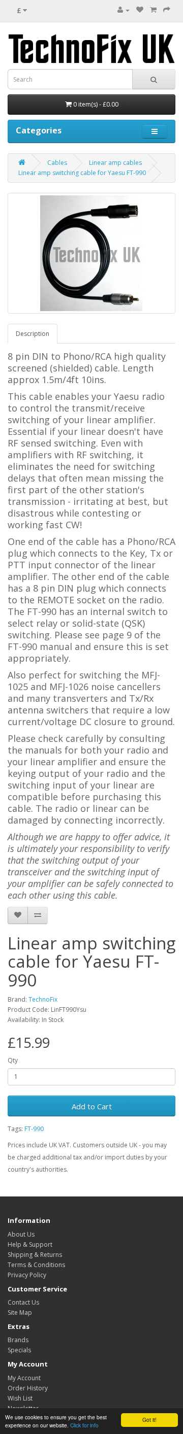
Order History (28, 1388)
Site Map (20, 1312)
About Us (21, 1234)
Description (32, 333)
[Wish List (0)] (139, 10)
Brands (18, 1340)
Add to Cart (92, 1106)
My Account (24, 1378)
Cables (57, 162)
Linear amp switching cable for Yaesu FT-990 (82, 172)
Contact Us (23, 1302)
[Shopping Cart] (153, 10)
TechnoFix (42, 999)
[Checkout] (166, 10)
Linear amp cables (115, 162)
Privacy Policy (27, 1275)
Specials (19, 1350)
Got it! (149, 1419)
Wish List (20, 1398)
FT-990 (34, 1128)
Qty (13, 1060)
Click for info (84, 1425)
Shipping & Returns (35, 1254)
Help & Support (30, 1244)
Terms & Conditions (36, 1264)
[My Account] (123, 10)
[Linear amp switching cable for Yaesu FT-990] (91, 253)
